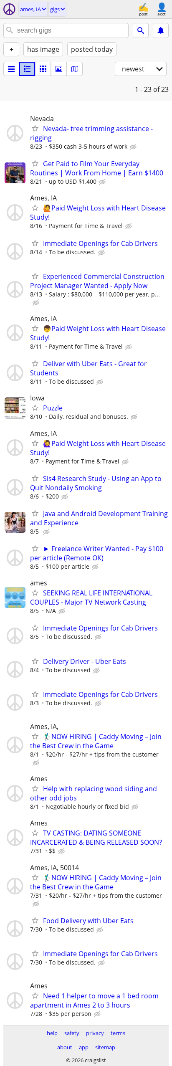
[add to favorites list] (35, 128)
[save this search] (161, 30)
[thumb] (27, 69)
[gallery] (59, 69)
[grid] (43, 69)
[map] (75, 69)
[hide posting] (134, 147)
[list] (11, 69)
